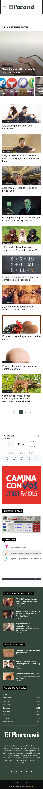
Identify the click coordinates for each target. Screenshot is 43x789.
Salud (18, 655)
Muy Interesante (8, 66)
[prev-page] (12, 412)
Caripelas (19, 618)
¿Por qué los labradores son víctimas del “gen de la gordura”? (19, 249)
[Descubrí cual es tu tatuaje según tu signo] (17, 89)
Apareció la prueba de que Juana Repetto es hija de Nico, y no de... (28, 663)
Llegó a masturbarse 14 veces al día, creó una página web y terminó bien (20, 158)
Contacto (28, 782)
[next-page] (30, 412)
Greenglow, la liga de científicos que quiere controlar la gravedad (21, 219)
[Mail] (21, 771)
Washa (31, 786)
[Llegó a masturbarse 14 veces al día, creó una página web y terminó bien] (21, 143)
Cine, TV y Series (21, 606)
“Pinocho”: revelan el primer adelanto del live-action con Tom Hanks (26, 601)
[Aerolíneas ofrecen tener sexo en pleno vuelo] (21, 175)
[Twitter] (31, 771)
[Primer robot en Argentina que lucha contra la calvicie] (21, 354)
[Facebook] (11, 771)
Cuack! (19, 633)
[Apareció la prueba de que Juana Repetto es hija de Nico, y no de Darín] (8, 664)
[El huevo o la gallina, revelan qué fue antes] (21, 324)
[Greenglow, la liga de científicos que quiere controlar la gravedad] (21, 205)
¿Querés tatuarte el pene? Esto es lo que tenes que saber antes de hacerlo (28, 676)
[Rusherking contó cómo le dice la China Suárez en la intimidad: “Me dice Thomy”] (8, 614)
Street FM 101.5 (17, 782)
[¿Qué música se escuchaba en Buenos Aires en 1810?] (21, 294)
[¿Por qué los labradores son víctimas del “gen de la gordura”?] (21, 235)
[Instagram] (16, 771)
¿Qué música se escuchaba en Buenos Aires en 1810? (18, 308)
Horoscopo (37, 579)
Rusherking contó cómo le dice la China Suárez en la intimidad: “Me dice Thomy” (28, 614)
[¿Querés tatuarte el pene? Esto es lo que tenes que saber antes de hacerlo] (8, 676)
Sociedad (19, 680)
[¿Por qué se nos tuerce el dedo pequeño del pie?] (8, 653)
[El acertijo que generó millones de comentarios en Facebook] (21, 264)
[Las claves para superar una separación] (21, 113)
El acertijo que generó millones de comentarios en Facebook (20, 278)
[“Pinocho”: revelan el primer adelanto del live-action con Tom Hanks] (8, 602)
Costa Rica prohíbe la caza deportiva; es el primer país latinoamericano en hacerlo (16, 398)
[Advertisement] (21, 17)
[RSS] (26, 771)
